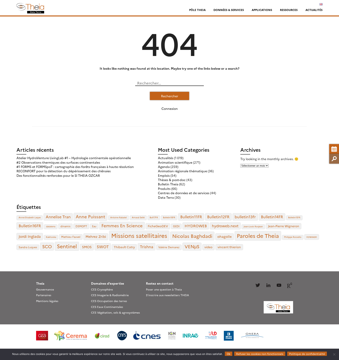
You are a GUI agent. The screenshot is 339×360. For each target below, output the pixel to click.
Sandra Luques (28, 247)
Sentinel (67, 246)
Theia (40, 283)
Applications (262, 10)
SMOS (87, 247)
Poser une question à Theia (164, 289)
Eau (94, 226)
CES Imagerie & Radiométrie (110, 295)
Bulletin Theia (168, 184)
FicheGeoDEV (158, 226)
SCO (47, 246)
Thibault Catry (124, 247)
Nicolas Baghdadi (192, 235)
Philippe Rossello (292, 236)
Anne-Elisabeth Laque (30, 217)
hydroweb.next (225, 225)
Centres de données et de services (183, 193)
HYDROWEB (196, 225)
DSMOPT (81, 226)
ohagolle (224, 236)
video (208, 247)
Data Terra (166, 197)
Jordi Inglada (30, 236)
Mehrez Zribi (96, 236)
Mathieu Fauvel (70, 236)
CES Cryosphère (102, 289)
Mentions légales (47, 301)
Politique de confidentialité (307, 353)
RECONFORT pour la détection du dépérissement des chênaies (63, 171)
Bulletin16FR (30, 225)
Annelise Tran (58, 216)
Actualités (314, 10)
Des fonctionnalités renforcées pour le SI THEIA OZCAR (58, 175)
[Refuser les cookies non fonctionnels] (334, 354)
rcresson (311, 236)
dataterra (50, 226)
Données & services (228, 10)
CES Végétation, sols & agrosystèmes (115, 312)
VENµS (192, 246)
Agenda (164, 166)
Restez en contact (159, 283)
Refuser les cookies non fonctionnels (259, 353)
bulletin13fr (245, 216)
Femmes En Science (122, 225)
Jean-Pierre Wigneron (283, 226)
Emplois (164, 175)
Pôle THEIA (197, 10)
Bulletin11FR (191, 216)
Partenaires (43, 295)
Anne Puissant (90, 216)
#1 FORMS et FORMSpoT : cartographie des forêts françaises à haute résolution (75, 166)
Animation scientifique (175, 162)
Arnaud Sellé (138, 217)
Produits (164, 188)
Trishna (146, 246)
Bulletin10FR (169, 217)
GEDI (176, 226)
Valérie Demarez (169, 247)
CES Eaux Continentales (107, 307)
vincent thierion (229, 247)
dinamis (65, 226)
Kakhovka (51, 236)
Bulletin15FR (294, 217)
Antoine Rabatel (118, 217)
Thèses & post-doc (172, 180)
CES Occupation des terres (109, 301)
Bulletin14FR (272, 216)
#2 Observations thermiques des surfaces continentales (58, 162)
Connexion (169, 108)
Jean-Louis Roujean (253, 226)
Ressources (289, 10)
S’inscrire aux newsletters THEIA (167, 295)
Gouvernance (45, 289)
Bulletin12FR (218, 216)
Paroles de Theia (258, 235)
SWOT (103, 246)
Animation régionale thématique (182, 171)
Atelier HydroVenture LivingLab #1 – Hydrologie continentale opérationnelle (73, 158)
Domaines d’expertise (107, 283)
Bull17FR (154, 217)
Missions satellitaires (139, 235)
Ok (228, 353)
